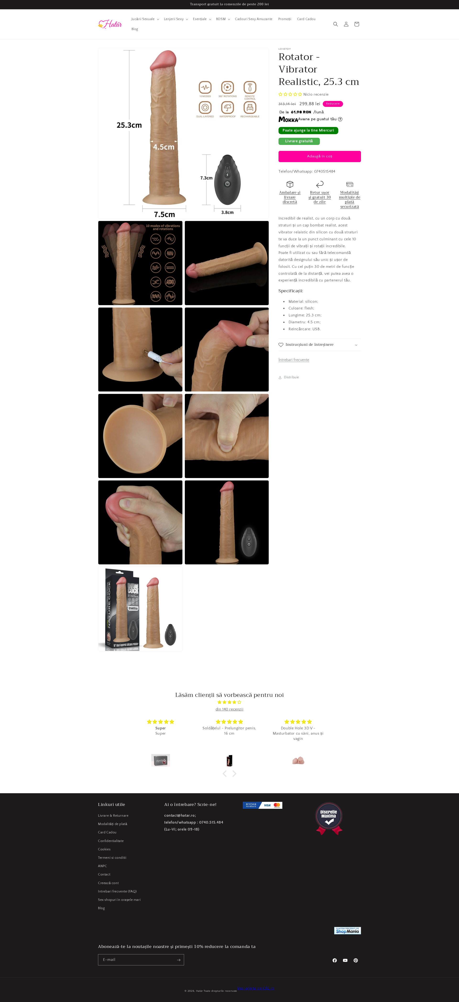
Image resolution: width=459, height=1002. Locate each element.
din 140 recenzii (230, 709)
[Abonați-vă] (178, 960)
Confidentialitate (111, 841)
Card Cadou (107, 833)
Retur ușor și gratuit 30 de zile (320, 197)
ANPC (102, 866)
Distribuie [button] (291, 377)
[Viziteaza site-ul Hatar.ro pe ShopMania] (347, 932)
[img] (229, 702)
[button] (145, 19)
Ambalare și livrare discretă (290, 197)
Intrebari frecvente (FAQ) (117, 891)
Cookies (104, 849)
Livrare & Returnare (113, 816)
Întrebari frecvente (294, 360)
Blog (101, 908)
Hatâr (199, 991)
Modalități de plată (112, 824)
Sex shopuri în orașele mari (119, 900)
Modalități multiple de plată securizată (350, 199)
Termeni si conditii (112, 858)
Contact (104, 874)
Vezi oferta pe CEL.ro (255, 988)
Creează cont (108, 883)
